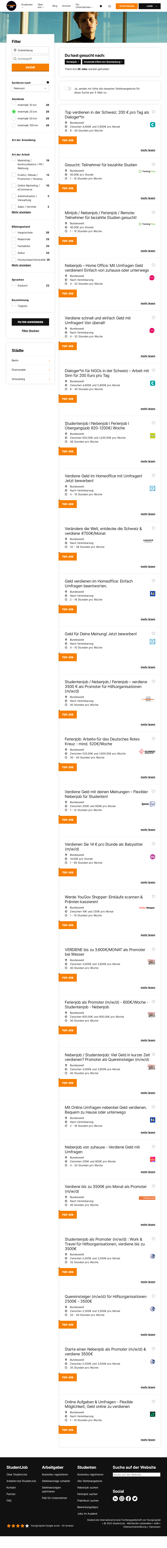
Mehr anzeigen (21, 212)
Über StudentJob (17, 1474)
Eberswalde (19, 369)
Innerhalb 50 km (27, 118)
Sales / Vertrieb (27, 206)
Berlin (15, 360)
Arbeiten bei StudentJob (21, 1481)
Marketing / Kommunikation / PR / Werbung (31, 164)
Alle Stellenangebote (89, 1481)
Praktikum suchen (88, 1500)
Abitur (21, 252)
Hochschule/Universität (32, 259)
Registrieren (127, 6)
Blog (55, 6)
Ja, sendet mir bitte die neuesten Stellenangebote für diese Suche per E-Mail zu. (107, 90)
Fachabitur (24, 246)
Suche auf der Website (134, 1467)
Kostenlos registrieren (55, 1474)
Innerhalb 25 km (27, 111)
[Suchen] (109, 6)
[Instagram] (122, 1498)
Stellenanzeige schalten (56, 1481)
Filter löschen (30, 330)
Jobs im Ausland (87, 1513)
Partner (11, 1494)
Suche (30, 67)
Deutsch (23, 285)
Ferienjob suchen (87, 1494)
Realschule (24, 239)
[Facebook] (129, 1498)
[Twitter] (135, 1498)
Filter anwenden (30, 322)
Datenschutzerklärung (134, 1526)
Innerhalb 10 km (27, 105)
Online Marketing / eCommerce (29, 187)
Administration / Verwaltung (27, 198)
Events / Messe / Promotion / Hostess (30, 176)
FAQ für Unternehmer (54, 1498)
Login (150, 6)
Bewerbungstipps (87, 1507)
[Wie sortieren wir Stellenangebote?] (47, 83)
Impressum (154, 1526)
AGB (156, 1523)
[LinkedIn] (116, 1498)
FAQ (9, 1500)
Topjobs (22, 306)
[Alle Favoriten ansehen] (101, 6)
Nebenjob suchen (87, 1487)
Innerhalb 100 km (28, 125)
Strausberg (18, 379)
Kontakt (66, 6)
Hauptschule (25, 232)
